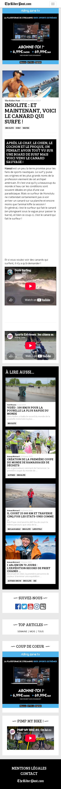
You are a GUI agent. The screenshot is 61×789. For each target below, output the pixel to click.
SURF (18, 128)
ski (34, 580)
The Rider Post (12, 100)
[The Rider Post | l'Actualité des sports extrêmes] (18, 4)
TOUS (41, 631)
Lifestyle (37, 529)
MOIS (32, 631)
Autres (11, 475)
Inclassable (14, 529)
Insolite (12, 423)
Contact (28, 773)
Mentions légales (29, 768)
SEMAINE (22, 631)
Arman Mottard (13, 456)
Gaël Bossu (11, 405)
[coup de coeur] (30, 679)
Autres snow (14, 580)
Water (26, 128)
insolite (9, 128)
